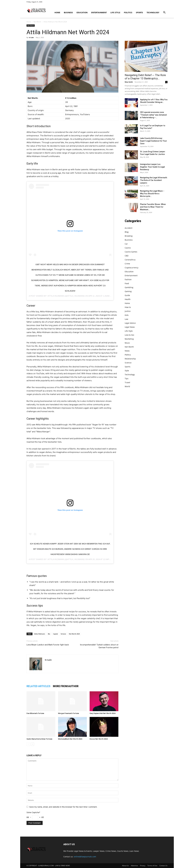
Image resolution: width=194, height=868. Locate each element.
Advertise (134, 865)
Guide (127, 295)
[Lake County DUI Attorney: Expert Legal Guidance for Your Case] (131, 141)
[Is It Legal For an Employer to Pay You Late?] (131, 128)
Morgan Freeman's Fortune (68, 713)
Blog (127, 232)
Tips (126, 378)
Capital (55, 634)
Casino (128, 248)
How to (128, 307)
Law (126, 319)
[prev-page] (28, 744)
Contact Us (163, 865)
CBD (126, 255)
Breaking (129, 236)
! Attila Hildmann (55, 296)
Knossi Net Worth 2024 (99, 739)
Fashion (128, 279)
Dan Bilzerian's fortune (35, 713)
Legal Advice (130, 323)
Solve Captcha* (33, 812)
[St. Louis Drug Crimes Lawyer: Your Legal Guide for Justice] (131, 154)
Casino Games (131, 251)
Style (127, 370)
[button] (164, 12)
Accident (128, 228)
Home (57, 12)
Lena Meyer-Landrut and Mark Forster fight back (48, 645)
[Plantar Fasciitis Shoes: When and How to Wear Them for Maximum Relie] (131, 207)
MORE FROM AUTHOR (65, 686)
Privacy (142, 865)
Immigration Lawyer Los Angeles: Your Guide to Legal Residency (152, 167)
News (127, 350)
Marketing (129, 339)
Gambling (129, 287)
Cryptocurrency (131, 267)
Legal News (130, 327)
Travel (127, 382)
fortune (63, 634)
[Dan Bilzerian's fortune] (41, 701)
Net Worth (37, 22)
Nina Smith (129, 82)
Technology (153, 12)
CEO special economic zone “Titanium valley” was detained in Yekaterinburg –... (153, 115)
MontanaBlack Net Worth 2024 (70, 739)
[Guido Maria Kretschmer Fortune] (41, 727)
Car (126, 244)
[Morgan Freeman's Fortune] (72, 701)
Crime (127, 263)
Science (128, 362)
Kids (127, 315)
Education (82, 12)
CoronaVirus (130, 259)
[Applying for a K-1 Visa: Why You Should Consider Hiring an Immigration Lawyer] (131, 102)
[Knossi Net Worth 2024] (104, 727)
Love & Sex (129, 335)
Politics (128, 12)
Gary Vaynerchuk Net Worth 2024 (102, 713)
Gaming (128, 291)
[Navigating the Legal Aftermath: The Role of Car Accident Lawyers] (131, 180)
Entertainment (99, 12)
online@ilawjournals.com (85, 856)
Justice (128, 311)
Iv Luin (31, 37)
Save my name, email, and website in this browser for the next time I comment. (63, 807)
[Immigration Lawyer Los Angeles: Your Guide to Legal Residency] (131, 167)
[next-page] (32, 744)
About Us (125, 865)
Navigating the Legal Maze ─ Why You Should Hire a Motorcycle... (152, 193)
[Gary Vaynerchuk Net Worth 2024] (104, 701)
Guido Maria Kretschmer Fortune (39, 739)
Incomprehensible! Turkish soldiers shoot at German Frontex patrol (99, 646)
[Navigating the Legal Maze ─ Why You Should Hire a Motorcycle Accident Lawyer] (131, 194)
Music (127, 343)
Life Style (115, 12)
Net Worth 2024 (74, 634)
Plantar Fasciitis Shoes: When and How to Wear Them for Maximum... (153, 207)
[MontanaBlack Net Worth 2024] (72, 727)
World (127, 386)
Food (127, 283)
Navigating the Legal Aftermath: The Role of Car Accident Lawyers (153, 180)
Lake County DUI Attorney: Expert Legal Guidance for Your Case (153, 141)
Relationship (130, 358)
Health (128, 299)
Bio (49, 634)
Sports (139, 12)
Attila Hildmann (39, 634)
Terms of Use (152, 865)
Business (68, 12)
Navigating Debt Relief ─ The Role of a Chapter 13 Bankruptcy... (145, 77)
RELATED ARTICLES (38, 686)
